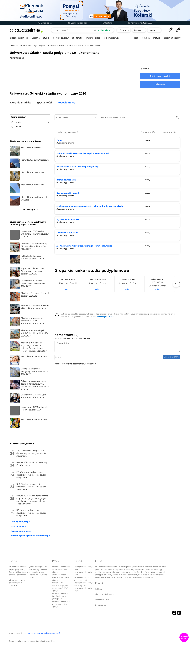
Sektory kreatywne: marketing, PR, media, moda (38, 575)
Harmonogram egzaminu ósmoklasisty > (30, 535)
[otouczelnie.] (26, 30)
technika (146, 37)
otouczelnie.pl (14, 633)
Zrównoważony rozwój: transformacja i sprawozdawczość (84, 245)
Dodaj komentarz (171, 357)
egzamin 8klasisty (172, 37)
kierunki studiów (61, 37)
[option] (69, 284)
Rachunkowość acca (66, 179)
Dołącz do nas (46, 23)
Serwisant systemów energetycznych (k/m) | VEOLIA (61, 577)
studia (46, 37)
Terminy (123, 30)
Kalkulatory (138, 30)
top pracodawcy (111, 37)
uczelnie (36, 37)
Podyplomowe (66, 102)
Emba (59, 140)
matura (156, 37)
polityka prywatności (52, 633)
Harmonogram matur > (22, 531)
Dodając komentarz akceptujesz (75, 363)
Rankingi (108, 23)
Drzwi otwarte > (18, 526)
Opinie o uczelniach (78, 23)
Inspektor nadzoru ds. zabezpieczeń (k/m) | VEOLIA (61, 569)
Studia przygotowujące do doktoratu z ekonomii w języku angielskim (90, 206)
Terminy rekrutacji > (20, 521)
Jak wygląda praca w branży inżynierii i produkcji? (17, 583)
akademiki (77, 37)
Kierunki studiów (20, 102)
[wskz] (95, 10)
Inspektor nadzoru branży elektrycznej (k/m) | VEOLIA (60, 596)
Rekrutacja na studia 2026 (141, 23)
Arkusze (153, 30)
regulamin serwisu (88, 363)
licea (136, 37)
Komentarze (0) (17, 57)
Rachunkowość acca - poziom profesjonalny (77, 166)
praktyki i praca (93, 37)
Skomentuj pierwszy (184, 637)
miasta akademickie (19, 37)
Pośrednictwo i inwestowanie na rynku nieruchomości (82, 153)
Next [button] (176, 284)
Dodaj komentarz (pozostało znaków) (72, 338)
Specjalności (44, 102)
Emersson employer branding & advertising (37, 641)
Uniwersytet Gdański (106, 317)
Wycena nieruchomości (67, 219)
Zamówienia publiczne (67, 232)
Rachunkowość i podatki (68, 193)
